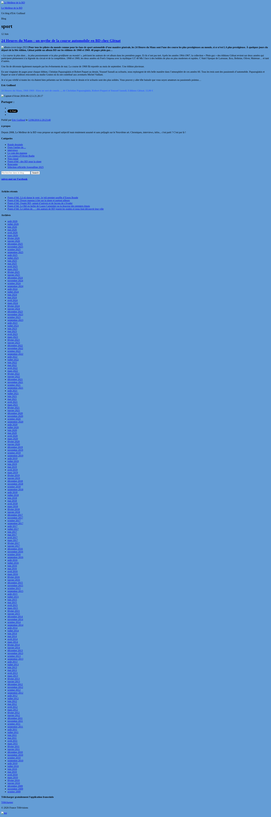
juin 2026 (12, 227)
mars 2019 (13, 472)
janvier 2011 (14, 749)
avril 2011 (12, 741)
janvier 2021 (14, 410)
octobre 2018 (14, 486)
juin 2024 (12, 294)
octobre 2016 (14, 554)
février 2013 (14, 678)
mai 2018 (12, 500)
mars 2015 (13, 608)
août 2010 (12, 763)
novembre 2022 (15, 348)
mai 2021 (12, 399)
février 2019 (14, 475)
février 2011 (13, 746)
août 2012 (12, 695)
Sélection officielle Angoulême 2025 (26, 167)
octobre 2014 (14, 622)
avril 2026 (13, 232)
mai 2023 (12, 331)
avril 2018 (13, 503)
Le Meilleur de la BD (11, 8)
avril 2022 (13, 368)
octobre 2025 (14, 249)
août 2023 (12, 323)
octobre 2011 (14, 724)
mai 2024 (12, 297)
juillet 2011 (13, 732)
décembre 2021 (15, 379)
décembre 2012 (15, 684)
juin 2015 (12, 599)
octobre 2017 (14, 520)
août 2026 (12, 221)
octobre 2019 (14, 452)
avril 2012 (13, 707)
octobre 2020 (14, 419)
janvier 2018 (14, 512)
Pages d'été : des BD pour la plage (24, 161)
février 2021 (14, 407)
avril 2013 (13, 673)
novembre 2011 (15, 721)
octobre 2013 (14, 656)
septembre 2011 (15, 726)
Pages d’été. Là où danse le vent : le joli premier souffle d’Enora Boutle (43, 197)
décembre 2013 (15, 650)
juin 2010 (12, 769)
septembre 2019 (15, 455)
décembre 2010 (15, 752)
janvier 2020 (14, 444)
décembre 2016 (15, 548)
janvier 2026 (14, 241)
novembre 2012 (15, 687)
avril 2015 (13, 605)
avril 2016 (13, 571)
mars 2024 (13, 303)
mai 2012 (12, 704)
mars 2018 (13, 506)
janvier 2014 (14, 647)
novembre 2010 (15, 755)
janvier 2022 (14, 376)
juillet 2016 (13, 563)
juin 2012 (12, 701)
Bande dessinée (15, 144)
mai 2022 (12, 365)
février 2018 (14, 509)
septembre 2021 (15, 388)
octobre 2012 (14, 690)
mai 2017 (12, 534)
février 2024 (14, 306)
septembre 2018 (15, 489)
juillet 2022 (13, 359)
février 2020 (14, 441)
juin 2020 (12, 430)
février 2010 (14, 780)
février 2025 (14, 272)
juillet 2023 (13, 325)
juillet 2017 (13, 529)
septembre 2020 (15, 421)
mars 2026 (13, 235)
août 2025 (12, 255)
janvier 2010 (14, 783)
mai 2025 (12, 263)
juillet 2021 (13, 393)
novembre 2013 (15, 653)
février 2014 (14, 644)
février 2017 (14, 543)
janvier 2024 (14, 308)
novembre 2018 (15, 484)
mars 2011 (13, 743)
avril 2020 (13, 436)
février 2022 (14, 373)
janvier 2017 (14, 546)
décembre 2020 (15, 413)
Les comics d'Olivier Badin (21, 156)
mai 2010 (12, 772)
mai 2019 (12, 467)
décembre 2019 (15, 447)
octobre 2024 (14, 283)
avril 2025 (13, 266)
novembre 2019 (15, 450)
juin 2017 (12, 532)
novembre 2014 (15, 619)
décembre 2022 (15, 345)
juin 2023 (12, 328)
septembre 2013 (15, 659)
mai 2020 (12, 433)
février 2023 (14, 340)
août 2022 (12, 356)
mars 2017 (13, 540)
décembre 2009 (15, 786)
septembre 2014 (15, 625)
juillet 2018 (13, 495)
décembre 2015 (15, 582)
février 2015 (14, 611)
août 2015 (12, 594)
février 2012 (14, 712)
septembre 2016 (15, 557)
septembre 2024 (15, 286)
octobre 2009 (14, 791)
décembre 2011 (15, 718)
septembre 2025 (15, 252)
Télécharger (7, 802)
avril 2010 (13, 774)
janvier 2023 (14, 342)
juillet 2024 (13, 292)
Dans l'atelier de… (17, 147)
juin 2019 (12, 464)
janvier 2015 (14, 613)
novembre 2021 (15, 382)
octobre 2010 (14, 757)
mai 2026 (12, 229)
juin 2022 (12, 362)
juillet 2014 (13, 630)
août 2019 (12, 458)
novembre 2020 (15, 416)
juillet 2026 (13, 224)
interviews (13, 150)
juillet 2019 (13, 461)
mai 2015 (12, 602)
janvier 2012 (14, 715)
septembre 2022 (15, 354)
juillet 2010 (13, 766)
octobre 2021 (14, 385)
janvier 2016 (14, 580)
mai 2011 (12, 738)
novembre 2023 (15, 314)
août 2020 (12, 424)
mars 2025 (13, 269)
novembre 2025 (15, 246)
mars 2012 (13, 709)
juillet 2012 (13, 698)
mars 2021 (13, 404)
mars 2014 (13, 642)
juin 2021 (12, 396)
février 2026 (14, 238)
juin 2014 (12, 633)
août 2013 (12, 661)
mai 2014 (12, 636)
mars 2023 (13, 337)
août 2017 (12, 526)
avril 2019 (13, 469)
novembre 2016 (15, 551)
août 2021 (12, 390)
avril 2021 (13, 402)
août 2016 (12, 560)
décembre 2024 (15, 277)
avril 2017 (13, 537)
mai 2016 (12, 568)
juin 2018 (12, 498)
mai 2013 (12, 670)
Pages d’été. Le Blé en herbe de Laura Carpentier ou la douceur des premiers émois (49, 206)
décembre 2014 (15, 616)
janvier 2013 (14, 681)
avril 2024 (13, 300)
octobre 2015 (14, 588)
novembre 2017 (15, 517)
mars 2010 (13, 777)
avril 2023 (13, 334)
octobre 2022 (14, 351)
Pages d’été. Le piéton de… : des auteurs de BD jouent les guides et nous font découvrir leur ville (56, 209)
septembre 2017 (15, 523)
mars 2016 (13, 574)
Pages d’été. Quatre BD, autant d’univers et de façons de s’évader (40, 203)
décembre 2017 (15, 515)
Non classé (13, 158)
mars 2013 (13, 676)
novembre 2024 (15, 280)
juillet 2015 (13, 596)
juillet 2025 (13, 258)
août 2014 (12, 628)
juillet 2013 (13, 664)
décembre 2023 (15, 311)
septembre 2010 (15, 760)
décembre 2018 (15, 481)
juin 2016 (12, 565)
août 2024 (12, 289)
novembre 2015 (15, 585)
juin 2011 (12, 735)
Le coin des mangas (17, 153)
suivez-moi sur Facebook (14, 179)
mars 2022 (13, 371)
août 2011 (12, 729)
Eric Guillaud (18, 120)
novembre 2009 (15, 789)
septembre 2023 (15, 320)
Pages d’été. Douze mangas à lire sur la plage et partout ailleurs (39, 200)
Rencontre (13, 164)
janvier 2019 (14, 478)
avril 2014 (13, 639)
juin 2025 (12, 260)
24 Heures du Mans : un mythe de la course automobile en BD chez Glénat (61, 41)
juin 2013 (12, 667)
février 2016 (14, 577)
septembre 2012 (15, 693)
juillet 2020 (13, 427)
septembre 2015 (15, 591)
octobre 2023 (14, 317)
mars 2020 (13, 438)
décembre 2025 (15, 244)
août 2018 (12, 492)
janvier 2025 (14, 275)
